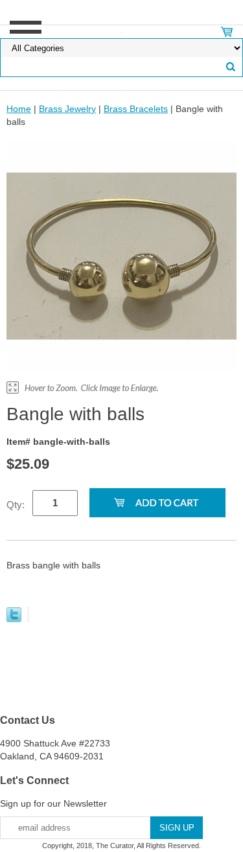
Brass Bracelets (136, 109)
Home (18, 109)
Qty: (15, 504)
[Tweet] (13, 619)
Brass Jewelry (67, 109)
